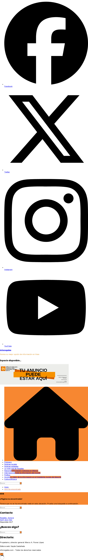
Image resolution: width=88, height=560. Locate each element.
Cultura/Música (10, 479)
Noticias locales (10, 464)
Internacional (22, 473)
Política (7, 475)
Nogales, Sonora (7, 518)
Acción (32, 477)
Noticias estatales (11, 466)
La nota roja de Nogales (14, 468)
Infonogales (5, 350)
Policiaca (7, 462)
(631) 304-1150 (6, 520)
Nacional (21, 471)
